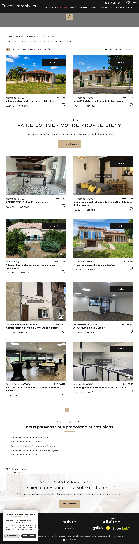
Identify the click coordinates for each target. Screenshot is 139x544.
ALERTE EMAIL (120, 8)
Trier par (106, 49)
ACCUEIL (47, 8)
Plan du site (62, 536)
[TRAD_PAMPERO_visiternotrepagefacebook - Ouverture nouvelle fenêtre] (66, 528)
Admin (93, 536)
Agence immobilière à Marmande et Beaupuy (25, 36)
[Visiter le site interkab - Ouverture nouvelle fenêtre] (121, 528)
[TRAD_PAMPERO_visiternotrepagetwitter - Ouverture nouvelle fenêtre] (73, 528)
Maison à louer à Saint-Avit (24, 455)
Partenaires (101, 536)
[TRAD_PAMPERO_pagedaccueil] (19, 7)
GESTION (94, 8)
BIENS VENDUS (103, 8)
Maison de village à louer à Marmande (29, 437)
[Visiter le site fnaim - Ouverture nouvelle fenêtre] (108, 528)
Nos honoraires (72, 536)
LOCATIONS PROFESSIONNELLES (79, 8)
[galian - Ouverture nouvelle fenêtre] (98, 528)
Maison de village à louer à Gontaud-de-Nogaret (34, 450)
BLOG (112, 8)
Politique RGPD (111, 536)
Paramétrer (12, 536)
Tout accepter (29, 536)
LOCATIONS (63, 8)
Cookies (120, 536)
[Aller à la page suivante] (77, 410)
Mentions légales (84, 536)
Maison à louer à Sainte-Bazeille (26, 442)
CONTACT (129, 8)
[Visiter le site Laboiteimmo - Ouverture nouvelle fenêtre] (69, 540)
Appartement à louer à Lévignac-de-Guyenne (33, 446)
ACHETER (54, 8)
